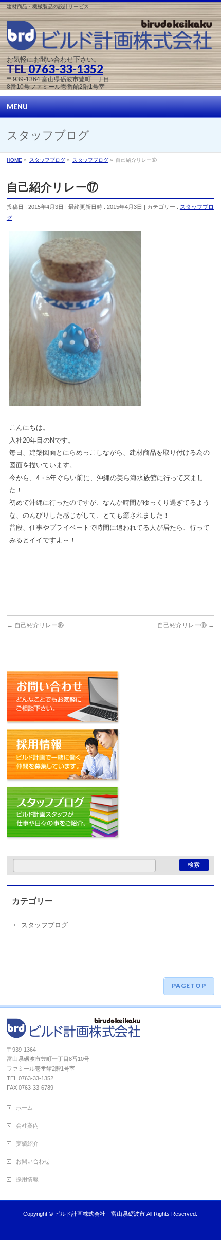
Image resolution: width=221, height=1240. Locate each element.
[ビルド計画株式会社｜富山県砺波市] (109, 39)
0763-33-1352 (65, 69)
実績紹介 (27, 1143)
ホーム (24, 1107)
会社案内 (27, 1125)
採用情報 (63, 756)
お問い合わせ (63, 699)
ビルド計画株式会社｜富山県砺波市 (99, 1214)
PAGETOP (189, 985)
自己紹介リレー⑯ (35, 625)
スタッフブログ (63, 816)
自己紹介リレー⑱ (185, 625)
